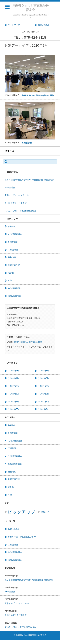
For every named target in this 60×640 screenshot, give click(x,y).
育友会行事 (45, 512)
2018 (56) (13, 401)
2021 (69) (43, 386)
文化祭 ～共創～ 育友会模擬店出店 (20, 211)
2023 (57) (43, 378)
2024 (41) (13, 378)
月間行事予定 (14, 265)
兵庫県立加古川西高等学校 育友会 (30, 7)
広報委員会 (27, 142)
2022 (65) (13, 386)
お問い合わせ (14, 529)
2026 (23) (13, 371)
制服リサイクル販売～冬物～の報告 (38, 95)
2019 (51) (43, 394)
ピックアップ (21, 511)
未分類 (11, 273)
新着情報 (12, 257)
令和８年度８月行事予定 (16, 203)
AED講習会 (10, 187)
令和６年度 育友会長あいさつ (22, 537)
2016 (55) (13, 409)
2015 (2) (43, 409)
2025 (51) (43, 371)
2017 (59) (43, 401)
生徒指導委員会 (15, 288)
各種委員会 (13, 242)
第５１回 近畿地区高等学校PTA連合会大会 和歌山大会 (29, 180)
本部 (10, 280)
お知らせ (12, 226)
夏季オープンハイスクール (17, 195)
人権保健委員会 (15, 234)
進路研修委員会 (15, 296)
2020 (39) (13, 394)
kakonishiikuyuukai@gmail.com (28, 342)
